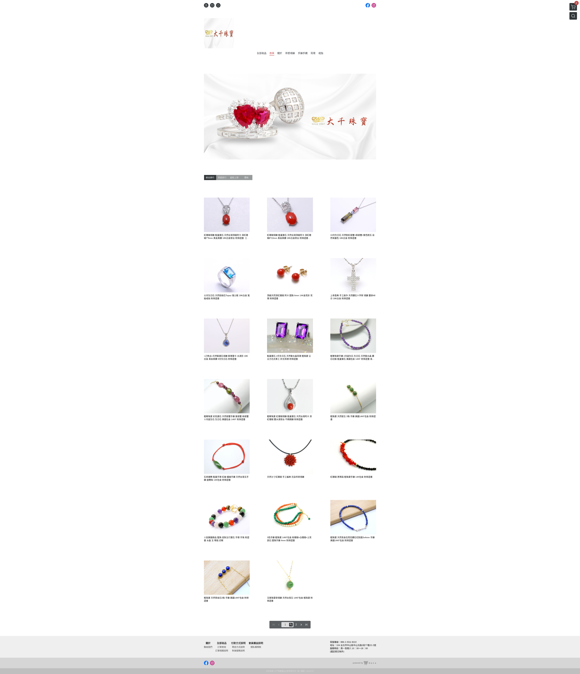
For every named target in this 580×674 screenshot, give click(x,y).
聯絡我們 (208, 647)
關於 (208, 643)
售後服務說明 (238, 651)
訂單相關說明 (221, 651)
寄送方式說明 (238, 647)
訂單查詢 (222, 647)
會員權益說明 (256, 643)
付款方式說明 (238, 643)
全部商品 (222, 643)
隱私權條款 (256, 647)
